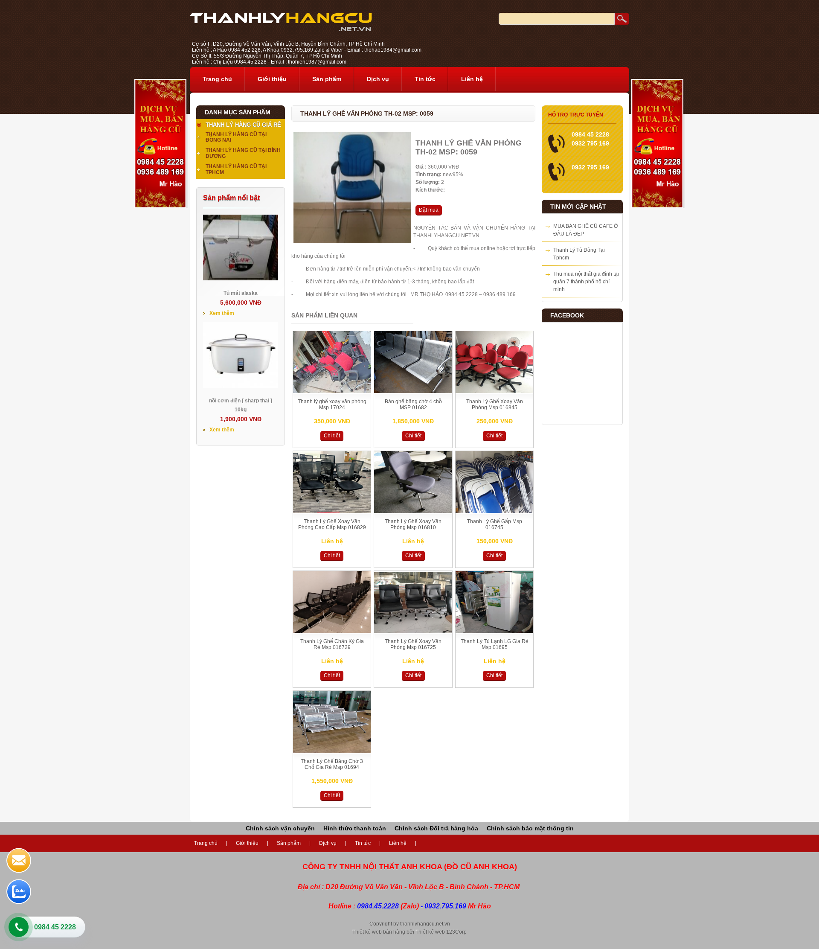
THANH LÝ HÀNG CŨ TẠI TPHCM (236, 169)
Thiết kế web (430, 932)
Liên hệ (472, 79)
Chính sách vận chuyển (280, 828)
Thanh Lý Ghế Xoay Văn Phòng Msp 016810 (413, 524)
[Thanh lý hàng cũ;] (281, 29)
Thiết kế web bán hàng (378, 932)
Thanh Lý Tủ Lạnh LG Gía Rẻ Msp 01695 (495, 644)
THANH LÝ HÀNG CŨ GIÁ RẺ (243, 125)
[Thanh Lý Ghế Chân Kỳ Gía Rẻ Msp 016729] (332, 631)
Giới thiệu (272, 79)
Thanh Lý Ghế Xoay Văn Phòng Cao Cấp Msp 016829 (332, 524)
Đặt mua (429, 210)
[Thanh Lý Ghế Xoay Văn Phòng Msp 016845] (494, 391)
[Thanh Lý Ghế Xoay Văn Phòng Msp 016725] (413, 631)
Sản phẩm (326, 79)
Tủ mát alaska (241, 293)
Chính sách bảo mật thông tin (530, 828)
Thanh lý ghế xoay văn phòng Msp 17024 (332, 404)
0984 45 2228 (55, 927)
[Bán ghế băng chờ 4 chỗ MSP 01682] (413, 391)
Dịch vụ (378, 79)
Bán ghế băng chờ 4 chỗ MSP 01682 (413, 404)
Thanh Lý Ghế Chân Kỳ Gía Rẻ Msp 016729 (332, 644)
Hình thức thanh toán (354, 828)
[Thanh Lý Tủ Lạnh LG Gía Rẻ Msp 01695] (494, 631)
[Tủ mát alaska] (240, 279)
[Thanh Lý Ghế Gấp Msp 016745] (494, 511)
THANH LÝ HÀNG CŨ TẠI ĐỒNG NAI (236, 137)
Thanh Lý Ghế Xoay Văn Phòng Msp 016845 (494, 404)
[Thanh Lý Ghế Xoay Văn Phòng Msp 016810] (413, 511)
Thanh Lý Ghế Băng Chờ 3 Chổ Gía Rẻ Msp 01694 (332, 764)
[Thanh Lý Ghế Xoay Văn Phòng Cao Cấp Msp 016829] (332, 511)
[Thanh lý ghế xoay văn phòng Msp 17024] (332, 391)
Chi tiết (332, 436)
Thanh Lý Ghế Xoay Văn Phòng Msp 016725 (413, 644)
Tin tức (425, 79)
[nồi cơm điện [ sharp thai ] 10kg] (240, 386)
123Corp (456, 932)
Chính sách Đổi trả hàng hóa (436, 828)
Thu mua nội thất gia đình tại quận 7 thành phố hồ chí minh (586, 281)
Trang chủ (217, 79)
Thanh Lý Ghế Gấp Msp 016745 (494, 524)
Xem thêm (221, 313)
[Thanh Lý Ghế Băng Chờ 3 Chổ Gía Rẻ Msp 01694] (332, 751)
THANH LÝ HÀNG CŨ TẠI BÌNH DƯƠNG (243, 153)
